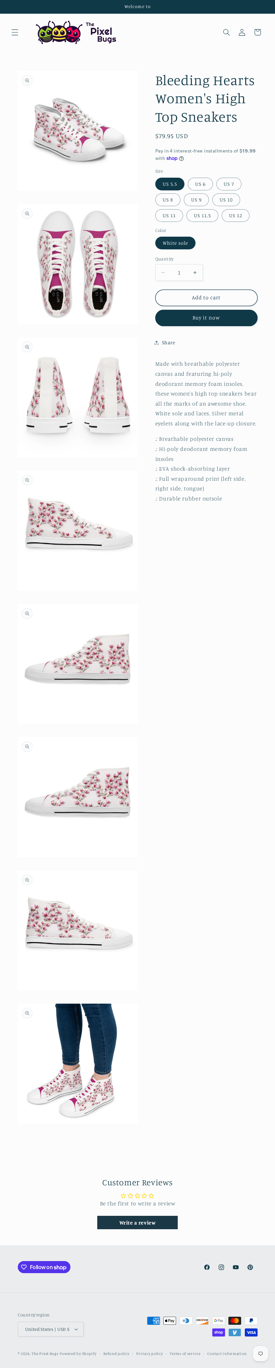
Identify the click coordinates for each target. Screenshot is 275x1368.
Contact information (226, 1353)
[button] (14, 32)
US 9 (196, 199)
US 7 (229, 184)
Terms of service (185, 1353)
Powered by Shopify (78, 1353)
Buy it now (206, 317)
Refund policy (116, 1353)
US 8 (168, 199)
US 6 (200, 184)
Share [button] (168, 342)
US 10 (226, 199)
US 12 (235, 215)
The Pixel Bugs (45, 1353)
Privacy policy (149, 1353)
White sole (175, 243)
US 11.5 (202, 215)
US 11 (169, 215)
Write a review (137, 1222)
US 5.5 (170, 184)
